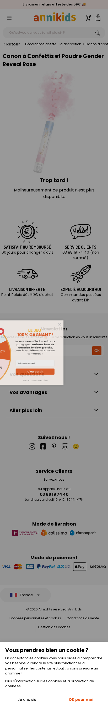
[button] (64, 371)
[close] (89, 324)
